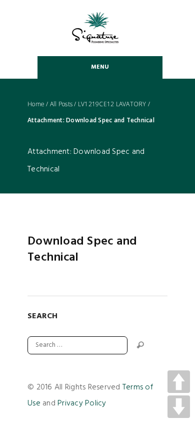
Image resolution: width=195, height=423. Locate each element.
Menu (100, 67)
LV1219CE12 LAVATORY (112, 104)
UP (179, 381)
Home (36, 104)
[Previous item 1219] (63, 208)
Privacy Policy (82, 403)
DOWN (179, 406)
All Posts (61, 104)
